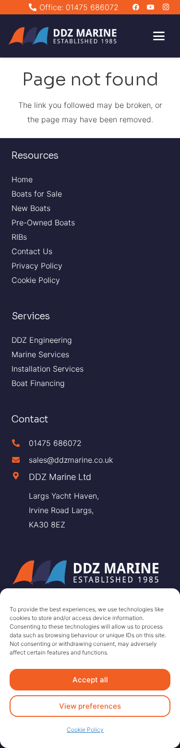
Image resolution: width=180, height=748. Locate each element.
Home (22, 179)
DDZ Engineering (42, 340)
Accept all (90, 679)
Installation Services (48, 369)
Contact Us (32, 251)
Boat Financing (38, 383)
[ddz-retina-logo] (64, 36)
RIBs (19, 237)
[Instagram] (165, 7)
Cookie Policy (85, 729)
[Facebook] (136, 7)
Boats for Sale (37, 194)
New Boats (31, 208)
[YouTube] (150, 7)
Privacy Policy (37, 265)
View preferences (90, 706)
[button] (159, 36)
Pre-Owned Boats (43, 222)
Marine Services (40, 354)
